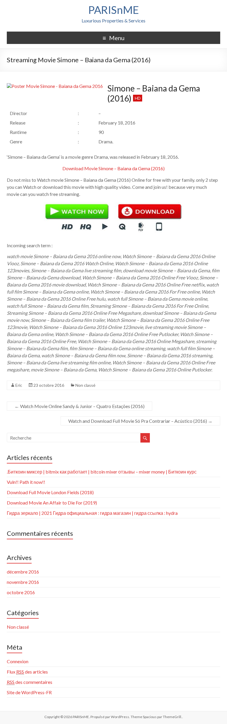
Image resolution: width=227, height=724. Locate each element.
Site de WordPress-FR (29, 692)
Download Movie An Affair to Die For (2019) (52, 502)
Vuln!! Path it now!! (26, 482)
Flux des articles (27, 671)
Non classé (85, 385)
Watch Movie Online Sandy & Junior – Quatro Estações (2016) (79, 406)
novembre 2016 (23, 582)
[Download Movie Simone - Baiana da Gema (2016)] (55, 86)
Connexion (17, 661)
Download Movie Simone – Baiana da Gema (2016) (113, 168)
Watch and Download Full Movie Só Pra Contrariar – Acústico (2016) (140, 421)
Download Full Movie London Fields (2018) (50, 492)
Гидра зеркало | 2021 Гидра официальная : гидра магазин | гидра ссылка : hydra (92, 513)
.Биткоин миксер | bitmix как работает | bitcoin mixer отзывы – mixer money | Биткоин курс (102, 471)
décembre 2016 (23, 571)
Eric (18, 385)
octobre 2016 (21, 592)
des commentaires (29, 682)
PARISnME (113, 9)
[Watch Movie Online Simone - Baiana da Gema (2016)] (113, 205)
